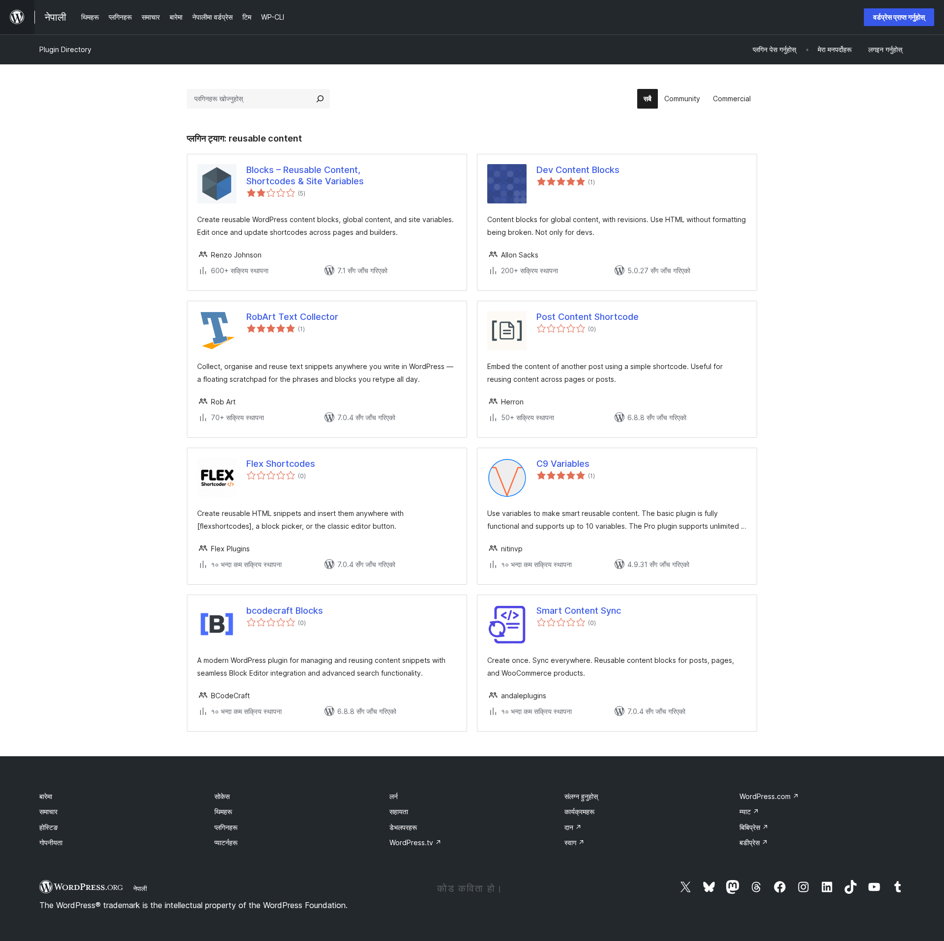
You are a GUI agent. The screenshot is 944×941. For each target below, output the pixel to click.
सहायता (398, 811)
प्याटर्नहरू (225, 842)
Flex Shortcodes (280, 463)
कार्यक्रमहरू (579, 811)
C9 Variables (563, 463)
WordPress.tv (415, 842)
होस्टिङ (48, 827)
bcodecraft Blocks (284, 610)
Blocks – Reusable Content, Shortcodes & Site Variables (305, 175)
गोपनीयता (50, 842)
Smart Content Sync (578, 610)
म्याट (749, 811)
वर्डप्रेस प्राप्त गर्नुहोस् (899, 17)
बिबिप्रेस (753, 827)
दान (573, 827)
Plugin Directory (65, 49)
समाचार (48, 811)
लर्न (393, 796)
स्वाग (574, 842)
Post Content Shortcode (587, 317)
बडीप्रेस (753, 842)
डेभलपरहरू (403, 827)
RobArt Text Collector (292, 317)
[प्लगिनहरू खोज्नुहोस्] (320, 99)
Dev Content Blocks (578, 170)
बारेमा (45, 796)
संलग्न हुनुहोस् (581, 796)
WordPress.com (769, 796)
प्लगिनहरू (225, 827)
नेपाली (140, 888)
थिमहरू (223, 811)
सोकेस (222, 796)
